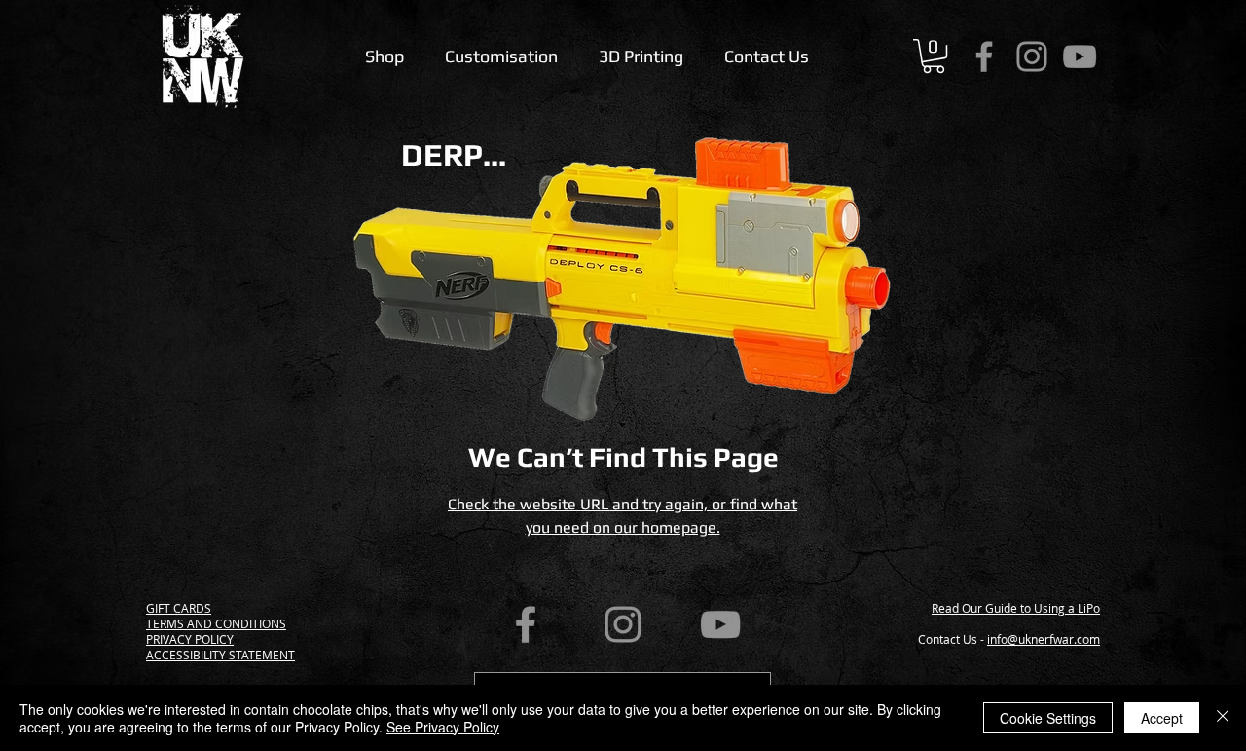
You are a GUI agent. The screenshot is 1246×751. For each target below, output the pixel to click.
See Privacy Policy (442, 726)
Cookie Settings (1048, 718)
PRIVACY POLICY (190, 639)
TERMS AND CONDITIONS (216, 623)
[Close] (1222, 717)
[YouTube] (1079, 56)
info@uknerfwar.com (1043, 639)
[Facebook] (984, 56)
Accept (1162, 718)
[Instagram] (1031, 56)
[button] (933, 56)
